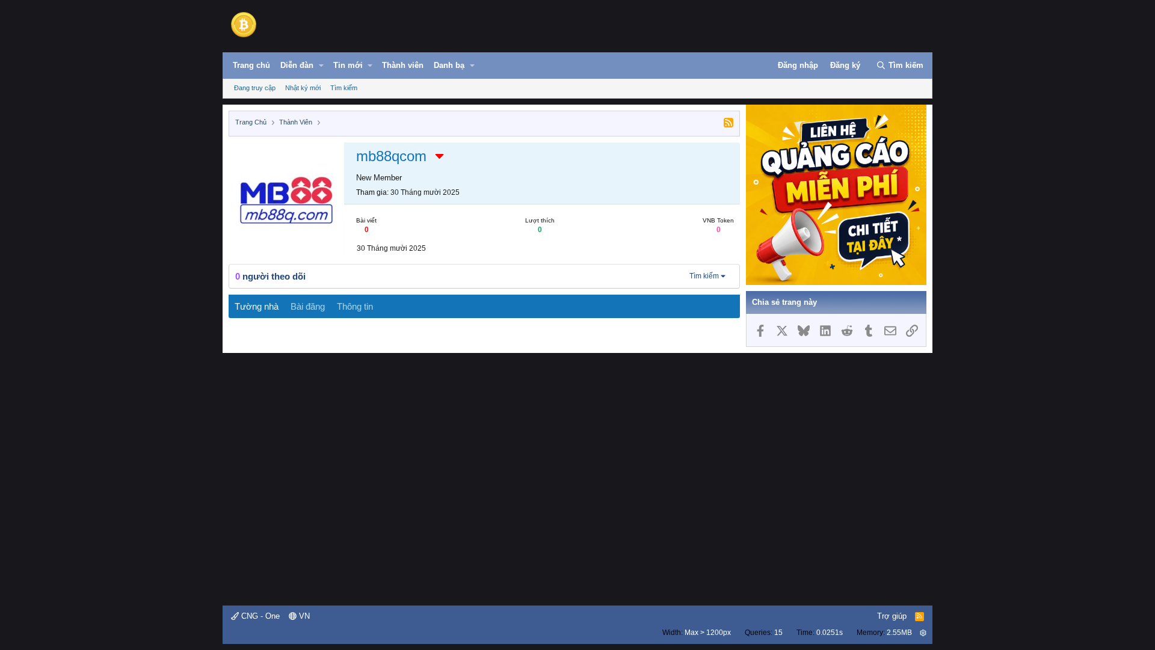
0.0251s (829, 632)
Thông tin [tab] (355, 306)
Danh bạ (449, 65)
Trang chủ (251, 65)
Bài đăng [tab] (308, 306)
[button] (321, 65)
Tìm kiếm (343, 87)
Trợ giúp (892, 616)
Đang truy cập (255, 87)
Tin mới (348, 65)
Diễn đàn (296, 65)
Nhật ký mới (303, 87)
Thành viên (403, 65)
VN (303, 616)
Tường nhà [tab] (257, 306)
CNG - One (259, 616)
